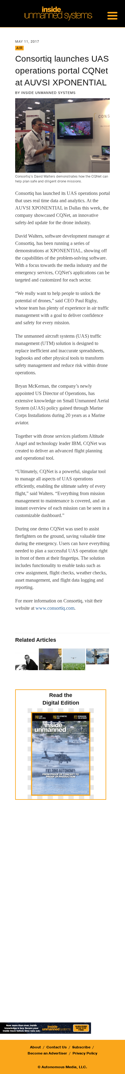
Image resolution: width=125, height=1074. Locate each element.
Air (19, 48)
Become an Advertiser (47, 1053)
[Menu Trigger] (112, 15)
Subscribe (81, 1047)
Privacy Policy (85, 1053)
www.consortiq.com (54, 608)
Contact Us (56, 1047)
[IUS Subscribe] (45, 1027)
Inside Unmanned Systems (48, 93)
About (35, 1047)
